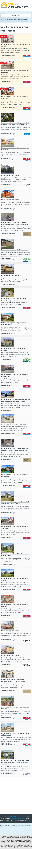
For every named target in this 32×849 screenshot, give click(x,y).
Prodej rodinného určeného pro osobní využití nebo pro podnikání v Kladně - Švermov (15, 400)
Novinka (27, 134)
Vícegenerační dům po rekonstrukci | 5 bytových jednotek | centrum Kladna (13, 680)
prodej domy (13, 19)
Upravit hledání (16, 16)
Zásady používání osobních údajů (15, 816)
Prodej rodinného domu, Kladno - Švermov (14, 250)
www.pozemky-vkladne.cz (12, 827)
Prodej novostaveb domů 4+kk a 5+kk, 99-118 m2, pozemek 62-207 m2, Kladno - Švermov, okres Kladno (15, 762)
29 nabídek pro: (4, 19)
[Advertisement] (16, 795)
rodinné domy (22, 19)
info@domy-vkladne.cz (16, 818)
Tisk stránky (3, 816)
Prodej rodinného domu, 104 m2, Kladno (13, 298)
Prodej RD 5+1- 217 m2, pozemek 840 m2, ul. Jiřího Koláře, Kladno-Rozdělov (15, 503)
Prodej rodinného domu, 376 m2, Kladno (13, 424)
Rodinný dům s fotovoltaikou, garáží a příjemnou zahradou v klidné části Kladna (14, 223)
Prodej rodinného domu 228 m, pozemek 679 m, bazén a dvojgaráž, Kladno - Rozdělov (15, 124)
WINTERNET (29, 820)
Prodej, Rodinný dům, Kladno (10, 175)
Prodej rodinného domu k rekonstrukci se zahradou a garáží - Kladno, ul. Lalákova (14, 449)
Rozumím (16, 847)
